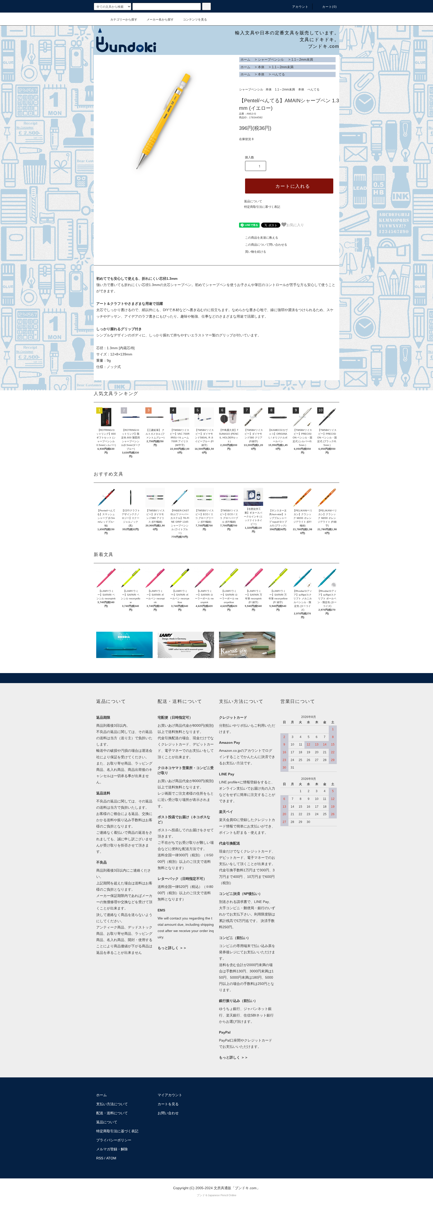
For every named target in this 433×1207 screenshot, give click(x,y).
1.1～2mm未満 (302, 59)
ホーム (245, 59)
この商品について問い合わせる (266, 244)
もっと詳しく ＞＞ (172, 948)
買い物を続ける (255, 251)
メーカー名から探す (160, 19)
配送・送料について (112, 1113)
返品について (253, 201)
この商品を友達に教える (261, 237)
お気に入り (295, 224)
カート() (329, 7)
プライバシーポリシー (113, 1140)
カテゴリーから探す (123, 19)
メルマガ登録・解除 (112, 1149)
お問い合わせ (168, 1113)
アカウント (300, 7)
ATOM (111, 1158)
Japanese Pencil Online (222, 1195)
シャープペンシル (271, 59)
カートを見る (168, 1104)
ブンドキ (202, 1195)
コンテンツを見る (195, 19)
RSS (99, 1158)
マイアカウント (170, 1095)
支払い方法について (112, 1104)
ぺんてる (278, 74)
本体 (261, 67)
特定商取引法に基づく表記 (262, 207)
